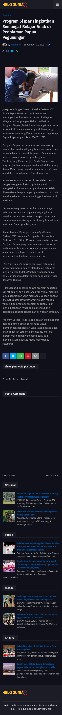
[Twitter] (12, 51)
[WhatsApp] (17, 51)
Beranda (6, 15)
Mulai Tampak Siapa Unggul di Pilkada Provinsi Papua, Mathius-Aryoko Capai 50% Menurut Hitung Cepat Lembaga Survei (38, 546)
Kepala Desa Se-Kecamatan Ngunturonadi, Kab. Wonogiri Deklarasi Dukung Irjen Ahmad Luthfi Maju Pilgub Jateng (37, 564)
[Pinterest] (28, 356)
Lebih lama (52, 475)
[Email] (35, 356)
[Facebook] (7, 51)
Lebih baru (9, 475)
